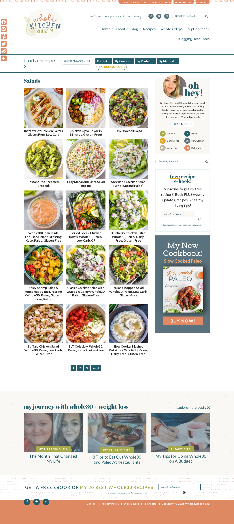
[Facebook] (3, 22)
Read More (181, 124)
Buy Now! (182, 320)
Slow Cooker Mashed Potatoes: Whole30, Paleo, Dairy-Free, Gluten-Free (128, 350)
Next (96, 368)
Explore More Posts (191, 407)
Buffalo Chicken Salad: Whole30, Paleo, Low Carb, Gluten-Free (43, 350)
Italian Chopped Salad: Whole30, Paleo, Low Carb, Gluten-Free (128, 291)
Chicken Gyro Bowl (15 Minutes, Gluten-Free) (86, 132)
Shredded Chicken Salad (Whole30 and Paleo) (128, 183)
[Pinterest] (3, 29)
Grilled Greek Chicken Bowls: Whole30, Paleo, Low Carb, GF (86, 236)
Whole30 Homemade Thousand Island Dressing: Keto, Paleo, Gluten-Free (43, 236)
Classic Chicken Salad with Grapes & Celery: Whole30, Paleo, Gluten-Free (86, 291)
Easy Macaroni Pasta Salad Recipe (86, 183)
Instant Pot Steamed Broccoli (43, 183)
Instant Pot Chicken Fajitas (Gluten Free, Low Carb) (43, 132)
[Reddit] (3, 51)
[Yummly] (3, 36)
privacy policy (197, 225)
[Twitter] (3, 43)
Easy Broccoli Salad (128, 131)
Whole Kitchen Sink (44, 24)
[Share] (3, 58)
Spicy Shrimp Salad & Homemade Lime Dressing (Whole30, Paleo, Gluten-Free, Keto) (43, 293)
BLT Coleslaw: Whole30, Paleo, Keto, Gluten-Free (86, 348)
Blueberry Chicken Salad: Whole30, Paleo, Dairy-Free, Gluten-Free (128, 236)
